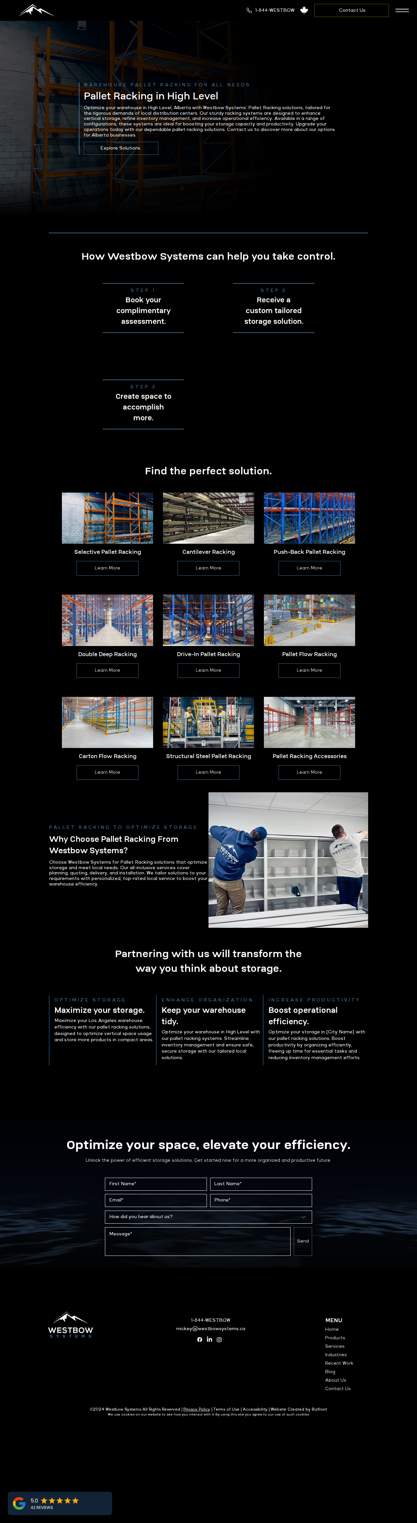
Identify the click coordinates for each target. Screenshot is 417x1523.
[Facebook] (199, 1339)
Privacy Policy (196, 1409)
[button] (402, 10)
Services (335, 1346)
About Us (335, 1380)
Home (332, 1329)
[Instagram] (219, 1339)
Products (335, 1338)
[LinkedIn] (209, 1339)
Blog (330, 1372)
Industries (336, 1355)
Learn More (107, 568)
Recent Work (339, 1363)
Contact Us (338, 1389)
